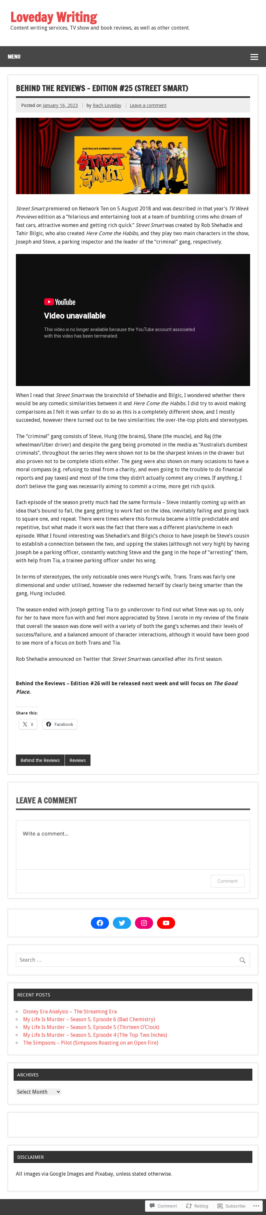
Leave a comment (148, 105)
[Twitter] (122, 923)
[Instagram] (144, 923)
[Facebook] (100, 923)
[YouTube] (166, 923)
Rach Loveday (107, 105)
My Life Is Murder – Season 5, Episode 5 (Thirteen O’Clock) (91, 1027)
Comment (227, 881)
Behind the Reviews (40, 760)
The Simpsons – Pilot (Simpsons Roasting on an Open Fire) (90, 1043)
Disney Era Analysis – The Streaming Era (70, 1011)
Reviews (77, 760)
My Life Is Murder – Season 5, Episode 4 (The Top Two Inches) (95, 1035)
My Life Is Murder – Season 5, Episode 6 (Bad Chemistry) (89, 1019)
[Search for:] (133, 960)
